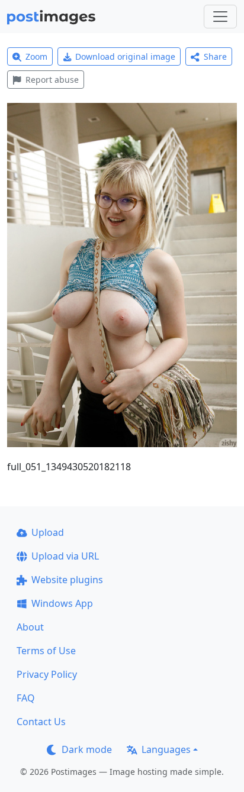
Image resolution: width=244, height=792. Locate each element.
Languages (166, 749)
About (30, 626)
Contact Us (41, 721)
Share (215, 56)
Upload (47, 532)
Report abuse (52, 79)
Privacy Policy (47, 674)
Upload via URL (65, 556)
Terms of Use (46, 650)
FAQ (26, 697)
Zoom (36, 56)
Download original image (125, 56)
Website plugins (67, 579)
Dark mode (87, 749)
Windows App (62, 603)
